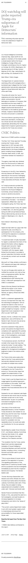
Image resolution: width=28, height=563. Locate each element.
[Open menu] (26, 2)
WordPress (17, 557)
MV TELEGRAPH (6, 2)
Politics (21, 534)
